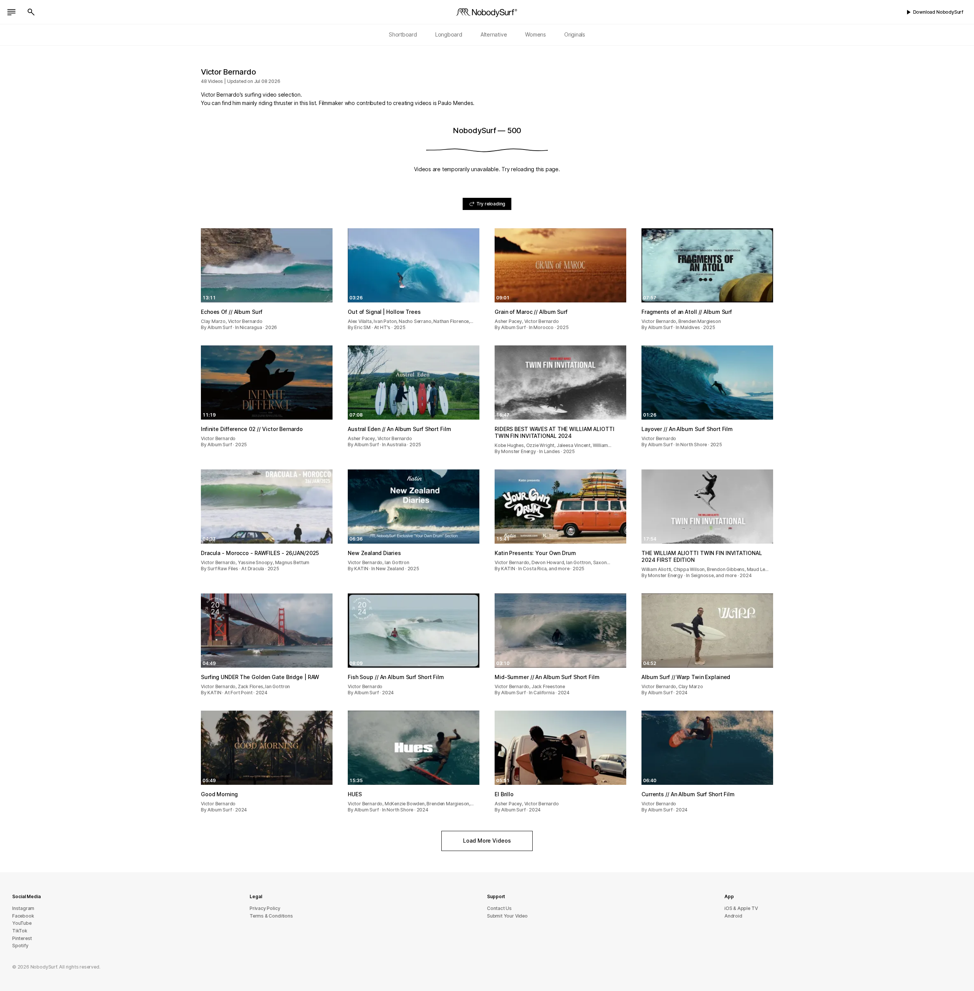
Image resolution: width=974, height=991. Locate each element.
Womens (535, 34)
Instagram (23, 908)
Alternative (494, 34)
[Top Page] (487, 12)
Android (733, 916)
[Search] (31, 12)
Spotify (20, 945)
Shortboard (403, 34)
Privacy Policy (265, 908)
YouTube (22, 923)
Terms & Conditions (271, 916)
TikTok (19, 931)
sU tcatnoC (499, 908)
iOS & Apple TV (741, 908)
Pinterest (22, 938)
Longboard (448, 34)
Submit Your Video (507, 916)
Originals (574, 34)
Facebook (23, 916)
